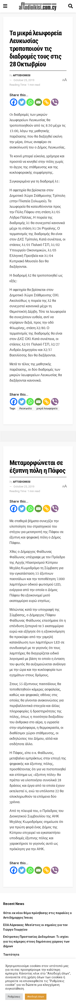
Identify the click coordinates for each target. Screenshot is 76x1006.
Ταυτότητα (11, 954)
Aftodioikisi (21, 75)
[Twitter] (22, 102)
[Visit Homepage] (38, 6)
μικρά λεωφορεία (47, 408)
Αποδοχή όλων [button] (35, 996)
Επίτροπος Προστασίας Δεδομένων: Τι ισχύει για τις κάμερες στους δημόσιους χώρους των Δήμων (36, 941)
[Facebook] (13, 102)
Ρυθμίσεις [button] (14, 996)
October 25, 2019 (24, 80)
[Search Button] (70, 6)
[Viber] (54, 102)
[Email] (38, 102)
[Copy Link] (46, 102)
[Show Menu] (5, 6)
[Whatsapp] (30, 102)
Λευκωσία (25, 408)
